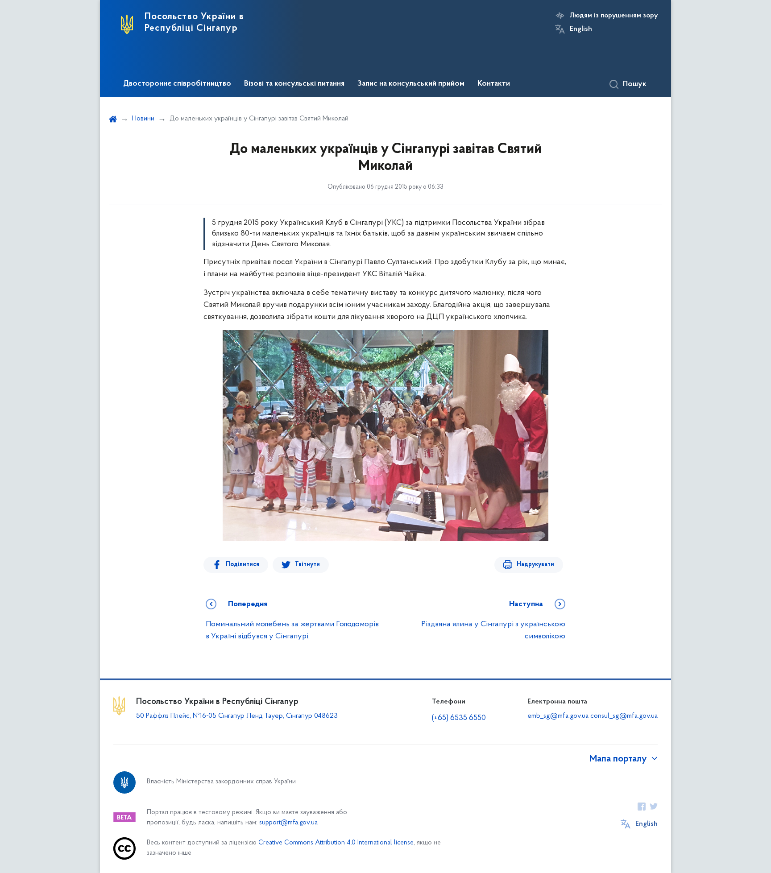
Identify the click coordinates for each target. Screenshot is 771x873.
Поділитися (242, 564)
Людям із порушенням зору (614, 15)
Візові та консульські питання (294, 84)
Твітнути (307, 564)
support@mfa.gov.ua (288, 822)
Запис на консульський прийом (410, 84)
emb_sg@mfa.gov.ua (558, 716)
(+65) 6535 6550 (459, 718)
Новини (143, 118)
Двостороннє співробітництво (177, 84)
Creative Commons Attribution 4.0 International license (336, 843)
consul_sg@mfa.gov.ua (624, 716)
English (581, 29)
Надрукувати (535, 564)
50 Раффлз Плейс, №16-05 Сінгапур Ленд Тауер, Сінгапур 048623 (237, 716)
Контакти (493, 84)
